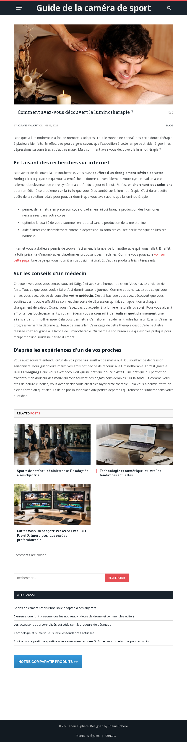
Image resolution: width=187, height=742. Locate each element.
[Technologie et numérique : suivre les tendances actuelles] (134, 444)
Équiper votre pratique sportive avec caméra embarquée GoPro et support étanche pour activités (81, 641)
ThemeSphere (118, 726)
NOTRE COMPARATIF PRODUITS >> (48, 662)
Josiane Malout (28, 125)
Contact (110, 736)
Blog (169, 125)
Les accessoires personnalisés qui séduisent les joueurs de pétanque (62, 624)
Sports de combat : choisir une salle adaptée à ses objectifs (52, 473)
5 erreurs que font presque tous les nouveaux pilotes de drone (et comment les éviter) (74, 616)
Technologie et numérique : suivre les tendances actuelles (130, 473)
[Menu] (19, 8)
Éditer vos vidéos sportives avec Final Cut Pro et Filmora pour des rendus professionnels (51, 535)
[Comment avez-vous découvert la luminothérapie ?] (93, 64)
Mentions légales (88, 736)
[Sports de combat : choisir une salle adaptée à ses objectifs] (52, 444)
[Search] (168, 8)
